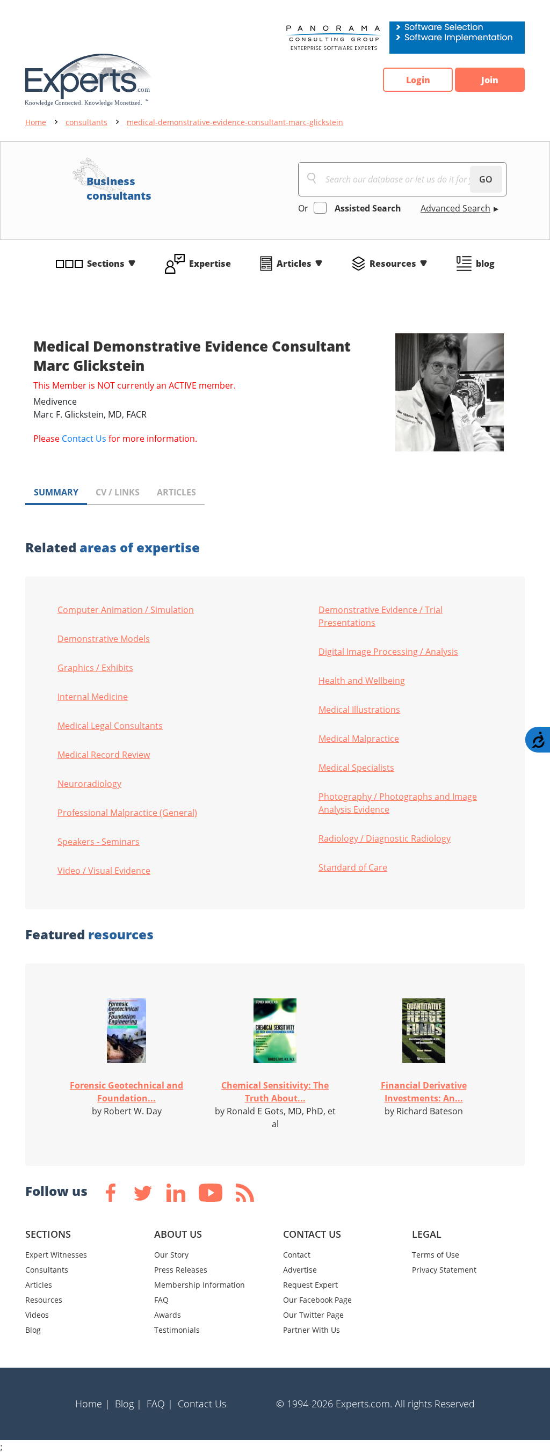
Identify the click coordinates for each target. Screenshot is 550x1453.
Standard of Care (353, 867)
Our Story (171, 1255)
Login (418, 80)
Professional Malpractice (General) (127, 813)
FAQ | (160, 1403)
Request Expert (310, 1285)
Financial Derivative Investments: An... (424, 1091)
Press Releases (180, 1270)
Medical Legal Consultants (110, 726)
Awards (167, 1315)
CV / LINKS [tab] (118, 492)
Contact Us (84, 438)
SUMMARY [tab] (56, 492)
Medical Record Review (103, 755)
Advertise (300, 1270)
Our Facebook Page (317, 1300)
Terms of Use (435, 1255)
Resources (393, 263)
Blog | (128, 1403)
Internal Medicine (92, 697)
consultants (86, 122)
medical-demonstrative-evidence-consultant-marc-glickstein (235, 122)
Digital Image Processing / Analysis (388, 652)
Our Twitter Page (313, 1315)
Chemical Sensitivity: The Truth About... (275, 1091)
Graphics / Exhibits (95, 668)
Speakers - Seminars (98, 842)
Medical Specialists (356, 767)
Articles (294, 263)
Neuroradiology (89, 784)
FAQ (161, 1300)
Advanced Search (455, 208)
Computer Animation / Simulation (125, 610)
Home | (92, 1403)
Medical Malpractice (359, 738)
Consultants (46, 1270)
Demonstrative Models (103, 639)
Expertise (210, 263)
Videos (37, 1315)
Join (489, 80)
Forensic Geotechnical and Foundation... (126, 1091)
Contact (296, 1255)
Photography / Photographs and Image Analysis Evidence (398, 803)
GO (486, 179)
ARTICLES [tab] (176, 492)
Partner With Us (311, 1330)
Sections (106, 263)
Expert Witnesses (56, 1255)
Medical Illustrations (359, 709)
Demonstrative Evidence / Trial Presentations (381, 616)
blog (485, 263)
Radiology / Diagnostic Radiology (385, 838)
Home (35, 122)
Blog (33, 1330)
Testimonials (177, 1330)
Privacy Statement (444, 1270)
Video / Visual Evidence (103, 871)
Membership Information (199, 1285)
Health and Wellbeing (362, 681)
